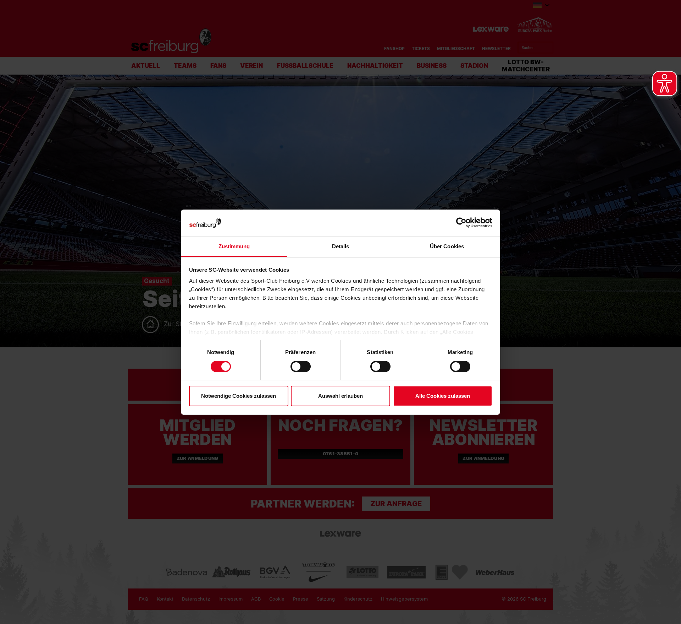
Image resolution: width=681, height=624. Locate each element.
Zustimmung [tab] (234, 246)
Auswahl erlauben (340, 396)
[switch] (300, 366)
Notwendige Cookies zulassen (238, 396)
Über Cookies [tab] (447, 246)
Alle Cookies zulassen (442, 396)
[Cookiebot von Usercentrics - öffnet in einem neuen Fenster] (461, 222)
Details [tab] (340, 246)
